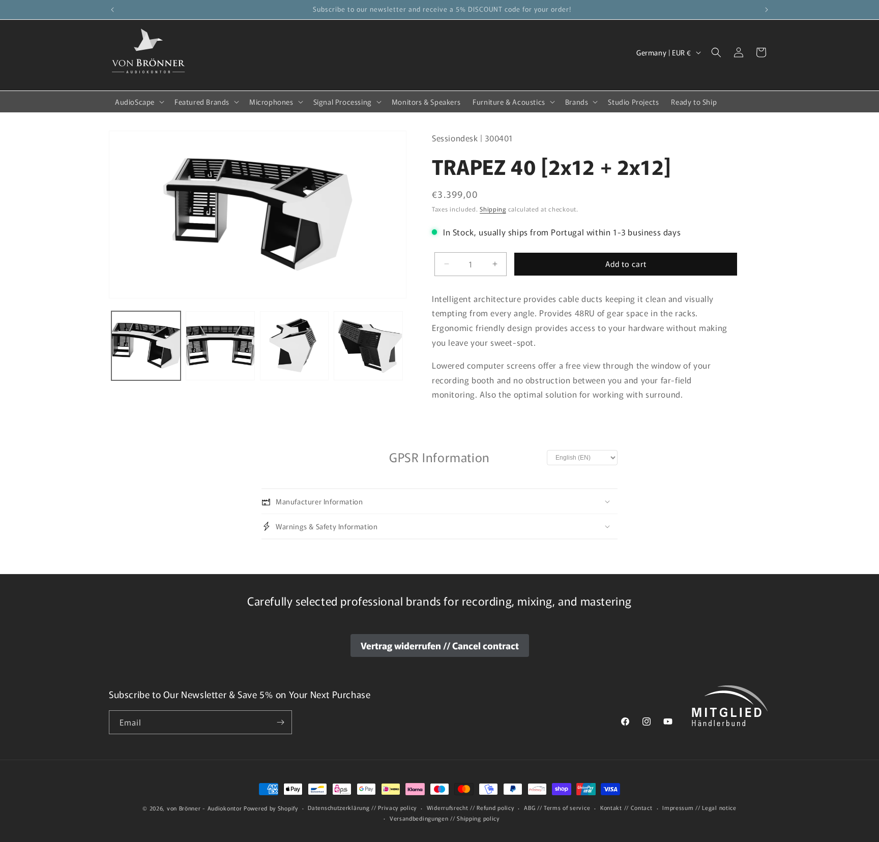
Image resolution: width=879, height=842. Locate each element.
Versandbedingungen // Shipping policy (445, 818)
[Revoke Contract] (439, 645)
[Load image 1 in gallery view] (146, 345)
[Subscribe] (280, 722)
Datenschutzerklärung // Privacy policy (362, 808)
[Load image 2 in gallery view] (220, 345)
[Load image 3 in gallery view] (294, 345)
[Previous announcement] (112, 9)
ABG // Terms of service (557, 808)
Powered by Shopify (271, 808)
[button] (138, 101)
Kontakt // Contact (626, 808)
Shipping (493, 209)
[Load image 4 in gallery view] (368, 345)
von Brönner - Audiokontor (204, 808)
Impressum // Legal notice (699, 808)
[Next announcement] (766, 9)
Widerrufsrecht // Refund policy (470, 808)
